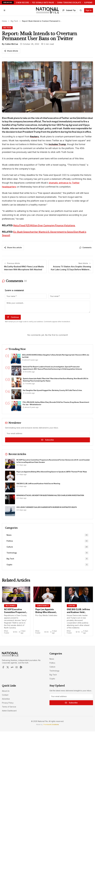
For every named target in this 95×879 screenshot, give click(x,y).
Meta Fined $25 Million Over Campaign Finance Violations (44, 225)
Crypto (52, 679)
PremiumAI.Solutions (51, 724)
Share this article (14, 247)
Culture (52, 667)
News (51, 659)
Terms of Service (9, 707)
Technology (54, 671)
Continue (15, 317)
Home (4, 21)
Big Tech (14, 21)
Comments (87, 247)
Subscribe (49, 440)
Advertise (6, 699)
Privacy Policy (7, 703)
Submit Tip (71, 10)
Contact (5, 695)
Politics (52, 663)
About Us (5, 691)
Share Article (12, 51)
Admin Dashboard (9, 711)
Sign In (89, 10)
